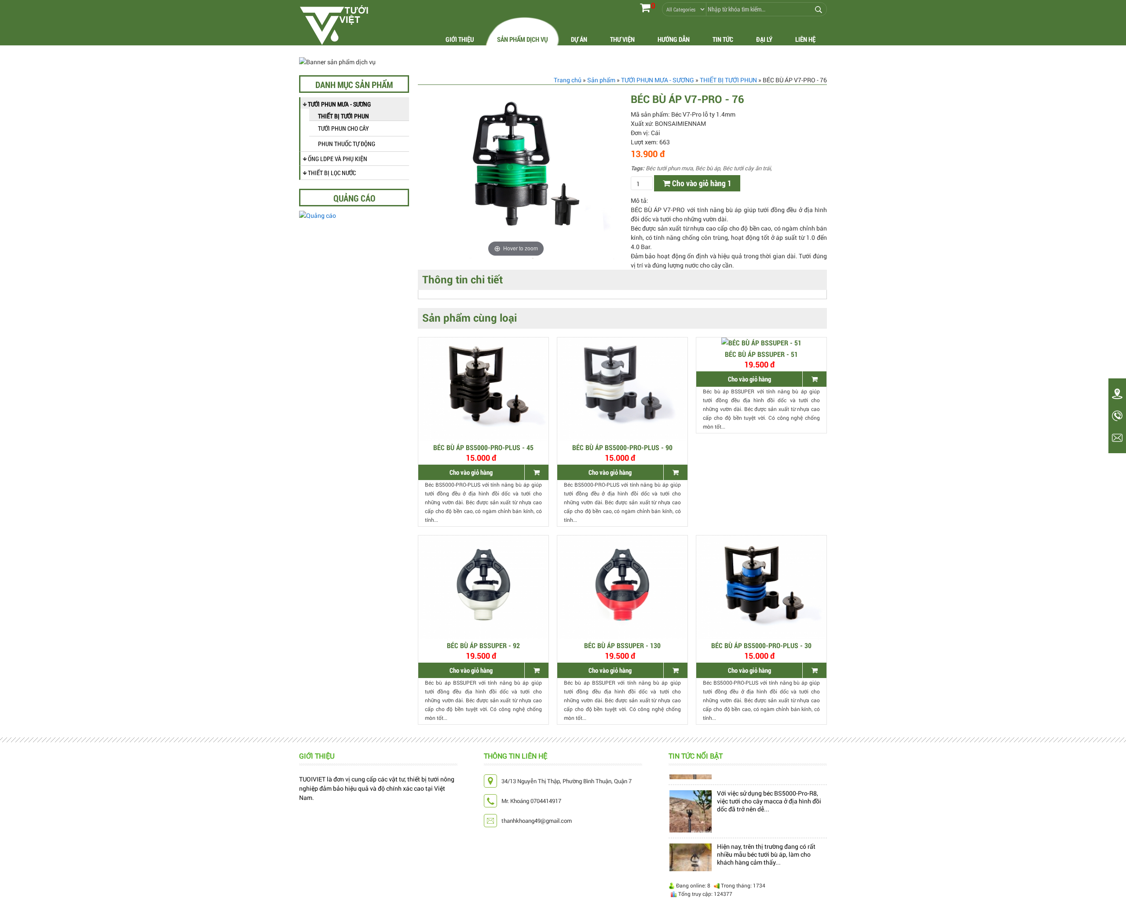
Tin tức (723, 39)
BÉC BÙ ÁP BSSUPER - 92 (483, 645)
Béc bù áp (707, 168)
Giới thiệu (460, 39)
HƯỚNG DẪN (674, 39)
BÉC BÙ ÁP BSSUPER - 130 (622, 645)
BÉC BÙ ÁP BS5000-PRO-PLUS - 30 (761, 645)
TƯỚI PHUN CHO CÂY (343, 128)
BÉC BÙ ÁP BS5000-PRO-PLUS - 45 (483, 447)
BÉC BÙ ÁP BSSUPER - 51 (761, 354)
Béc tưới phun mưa (669, 168)
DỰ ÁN (579, 39)
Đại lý (764, 39)
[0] (645, 7)
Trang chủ (567, 80)
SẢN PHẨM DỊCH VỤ (522, 39)
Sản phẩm (601, 80)
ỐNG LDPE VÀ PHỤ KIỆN (337, 158)
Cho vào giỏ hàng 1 (700, 183)
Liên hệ (805, 39)
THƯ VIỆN (622, 39)
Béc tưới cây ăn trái (747, 168)
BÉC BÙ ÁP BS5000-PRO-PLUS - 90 (622, 447)
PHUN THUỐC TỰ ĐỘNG (346, 143)
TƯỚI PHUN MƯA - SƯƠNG (339, 104)
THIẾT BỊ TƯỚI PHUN (343, 116)
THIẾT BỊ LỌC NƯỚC (332, 173)
